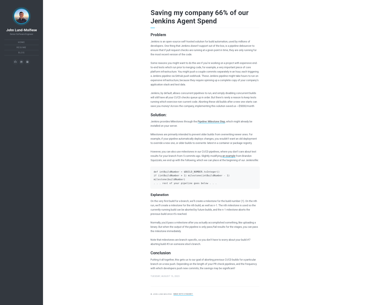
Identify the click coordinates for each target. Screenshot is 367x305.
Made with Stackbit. (183, 294)
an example (228, 155)
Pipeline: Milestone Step (211, 121)
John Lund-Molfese (21, 30)
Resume (21, 47)
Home (21, 42)
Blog (21, 52)
